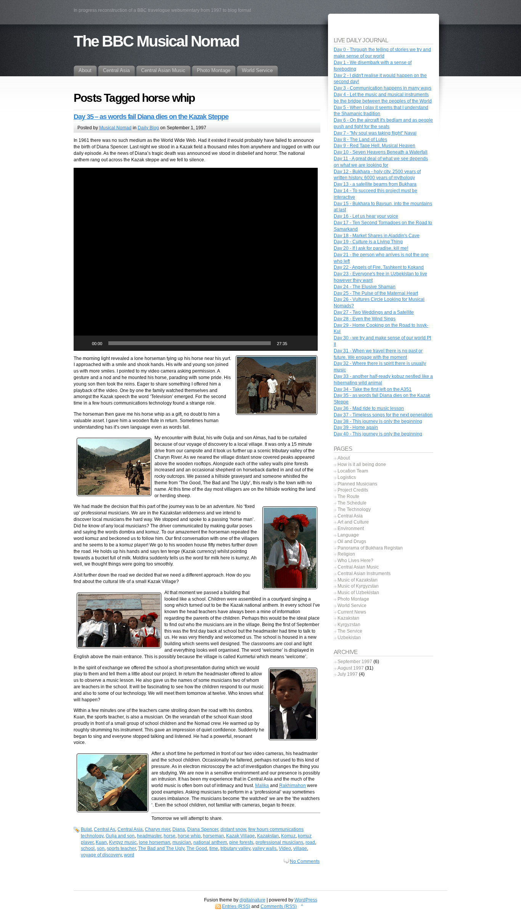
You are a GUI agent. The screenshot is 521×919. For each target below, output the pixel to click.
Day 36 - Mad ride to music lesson (369, 408)
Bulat (86, 829)
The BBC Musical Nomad (156, 41)
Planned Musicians (357, 484)
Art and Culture (353, 522)
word (129, 855)
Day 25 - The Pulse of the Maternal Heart (376, 293)
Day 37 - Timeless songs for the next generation (383, 415)
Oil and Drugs (352, 541)
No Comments (305, 861)
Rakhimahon (292, 785)
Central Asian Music (358, 567)
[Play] (83, 343)
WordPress (305, 900)
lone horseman (154, 842)
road (310, 842)
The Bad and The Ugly (161, 848)
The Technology (354, 509)
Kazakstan (268, 836)
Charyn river (157, 829)
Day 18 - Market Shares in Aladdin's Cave (377, 235)
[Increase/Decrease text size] (490, 7)
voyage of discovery (101, 855)
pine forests (241, 842)
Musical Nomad (115, 127)
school (88, 848)
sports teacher (121, 848)
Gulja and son (120, 836)
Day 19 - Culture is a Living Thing (368, 241)
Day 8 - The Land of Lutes (360, 139)
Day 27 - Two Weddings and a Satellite (374, 312)
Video (285, 848)
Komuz (288, 836)
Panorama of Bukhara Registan (370, 548)
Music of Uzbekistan (358, 592)
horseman (213, 836)
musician (181, 842)
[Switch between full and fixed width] (499, 7)
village (300, 848)
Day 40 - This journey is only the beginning (378, 434)
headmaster (149, 836)
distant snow (233, 829)
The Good (197, 848)
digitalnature (252, 900)
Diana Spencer (202, 829)
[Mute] (295, 343)
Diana (178, 829)
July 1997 (348, 674)
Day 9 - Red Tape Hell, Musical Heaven (374, 145)
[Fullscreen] (308, 343)
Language (348, 535)
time (213, 848)
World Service (352, 605)
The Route (348, 496)
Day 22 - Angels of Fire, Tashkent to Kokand (379, 267)
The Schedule (352, 503)
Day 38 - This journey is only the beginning (378, 421)
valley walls (264, 848)
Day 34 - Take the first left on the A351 (373, 389)
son (101, 848)
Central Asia (130, 829)
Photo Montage (353, 599)
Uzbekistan (349, 637)
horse (169, 836)
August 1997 (351, 668)
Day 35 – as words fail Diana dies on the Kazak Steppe (151, 116)
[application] (196, 259)
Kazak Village (240, 836)
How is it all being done (362, 464)
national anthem (210, 842)
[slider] (189, 343)
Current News (352, 612)
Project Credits (353, 490)
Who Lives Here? (355, 560)
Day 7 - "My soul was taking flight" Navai (375, 133)
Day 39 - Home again (356, 427)
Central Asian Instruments (364, 573)
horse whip (189, 836)
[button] (195, 259)
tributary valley (235, 848)
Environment (351, 528)
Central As (104, 829)
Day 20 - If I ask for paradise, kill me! (371, 248)
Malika (262, 785)
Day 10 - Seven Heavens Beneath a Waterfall (381, 152)
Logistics (347, 477)
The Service (350, 631)
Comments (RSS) (278, 906)
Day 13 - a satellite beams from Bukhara (375, 184)
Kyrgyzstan (349, 624)
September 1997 (355, 661)
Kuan (101, 842)
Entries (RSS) (236, 906)
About (344, 458)
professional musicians (279, 842)
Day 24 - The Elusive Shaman (365, 286)
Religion (346, 554)
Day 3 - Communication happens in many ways (382, 88)
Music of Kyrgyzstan (358, 586)
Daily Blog (148, 127)
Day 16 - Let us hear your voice (366, 216)
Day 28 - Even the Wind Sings (365, 318)
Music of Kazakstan (358, 580)
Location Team (353, 471)
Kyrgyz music (123, 842)
